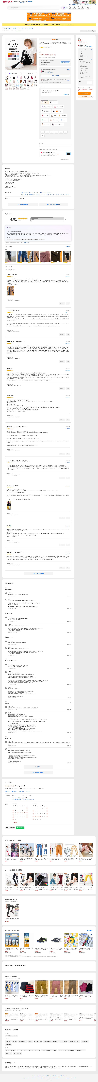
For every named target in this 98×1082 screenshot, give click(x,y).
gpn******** (67, 553)
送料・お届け (14, 791)
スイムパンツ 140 (46, 1050)
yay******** (68, 276)
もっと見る (89, 930)
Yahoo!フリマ (63, 1075)
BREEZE (8, 1041)
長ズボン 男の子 (17, 1053)
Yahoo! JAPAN (72, 4)
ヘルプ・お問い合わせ (64, 1077)
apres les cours (22, 1041)
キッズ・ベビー (16, 28)
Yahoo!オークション (54, 1075)
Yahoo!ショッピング (36, 1075)
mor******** (67, 526)
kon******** (68, 343)
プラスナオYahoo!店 (6, 28)
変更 (91, 49)
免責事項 (53, 1077)
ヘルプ (94, 4)
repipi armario (85, 1041)
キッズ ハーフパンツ (22, 1050)
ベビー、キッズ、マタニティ (27, 194)
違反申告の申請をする (66, 159)
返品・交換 (21, 791)
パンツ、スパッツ (50, 194)
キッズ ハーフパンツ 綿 (34, 1050)
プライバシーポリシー (26, 1077)
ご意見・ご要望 (73, 1077)
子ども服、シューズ (39, 194)
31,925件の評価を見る (16, 799)
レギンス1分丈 (71, 1050)
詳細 (68, 80)
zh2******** (68, 486)
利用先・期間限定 (50, 72)
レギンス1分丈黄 (81, 1050)
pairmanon (8, 1044)
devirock (30, 1041)
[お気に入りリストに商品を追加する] (92, 97)
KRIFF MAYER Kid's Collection (51, 1041)
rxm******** (68, 370)
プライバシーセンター (36, 1077)
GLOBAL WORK (38, 1041)
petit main (14, 1041)
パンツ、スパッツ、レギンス (62, 194)
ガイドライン (48, 1077)
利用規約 (43, 1077)
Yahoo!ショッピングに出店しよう (84, 4)
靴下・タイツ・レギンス (27, 28)
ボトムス (54, 1050)
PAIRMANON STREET (74, 1041)
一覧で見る (68, 246)
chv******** (68, 397)
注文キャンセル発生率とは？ (28, 799)
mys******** (67, 462)
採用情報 (57, 1077)
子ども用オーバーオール (11, 1035)
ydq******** (68, 312)
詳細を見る (66, 94)
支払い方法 (7, 791)
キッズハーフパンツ (10, 1050)
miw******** (67, 428)
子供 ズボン (8, 1053)
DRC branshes (63, 1041)
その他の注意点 (26, 242)
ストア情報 (28, 791)
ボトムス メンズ (62, 1050)
